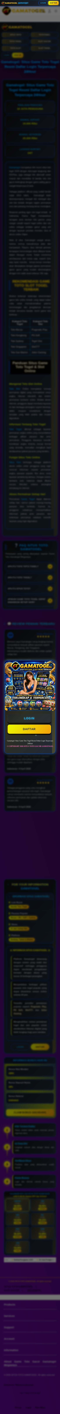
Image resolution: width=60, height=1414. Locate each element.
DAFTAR (53, 3)
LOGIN (43, 3)
